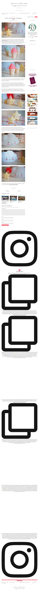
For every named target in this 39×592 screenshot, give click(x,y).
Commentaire (4, 208)
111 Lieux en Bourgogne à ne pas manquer (25, 582)
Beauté (13, 582)
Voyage (7, 582)
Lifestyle (10, 582)
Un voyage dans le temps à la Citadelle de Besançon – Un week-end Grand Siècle (5, 202)
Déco (12, 16)
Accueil (2, 582)
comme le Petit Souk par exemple (13, 184)
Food (5, 582)
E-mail (3, 219)
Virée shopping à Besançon (20, 202)
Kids (14, 16)
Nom (2, 216)
